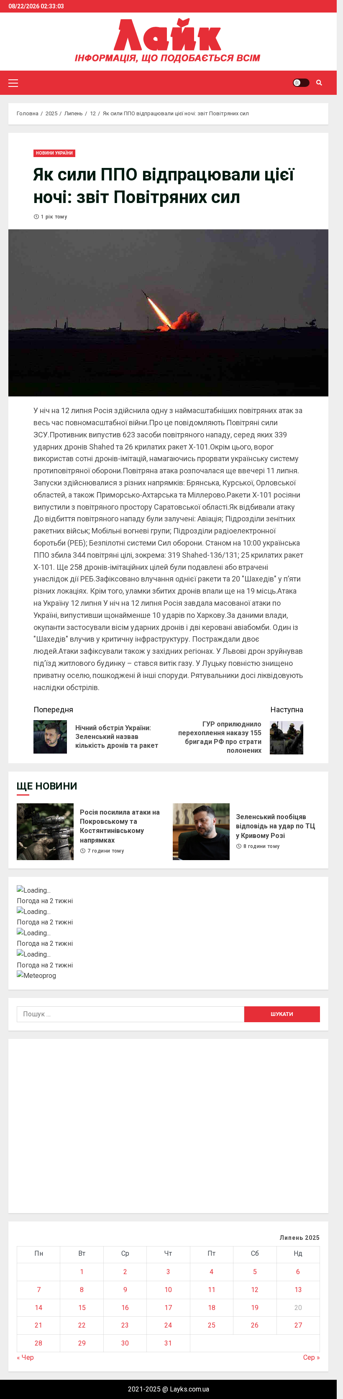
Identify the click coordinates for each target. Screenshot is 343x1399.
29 (82, 1343)
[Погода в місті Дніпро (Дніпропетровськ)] (168, 911)
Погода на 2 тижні (45, 901)
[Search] (319, 83)
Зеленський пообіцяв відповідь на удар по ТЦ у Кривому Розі (201, 831)
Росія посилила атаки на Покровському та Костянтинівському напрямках (45, 831)
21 (38, 1325)
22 (82, 1325)
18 (211, 1308)
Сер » (311, 1357)
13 (298, 1290)
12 (255, 1290)
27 (298, 1325)
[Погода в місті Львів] (168, 933)
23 (125, 1325)
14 (38, 1308)
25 (211, 1325)
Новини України (54, 153)
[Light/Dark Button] (301, 83)
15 (82, 1308)
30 (125, 1343)
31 (168, 1343)
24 (168, 1325)
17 (168, 1308)
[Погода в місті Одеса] (168, 954)
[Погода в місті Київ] (168, 890)
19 (255, 1308)
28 (38, 1343)
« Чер (25, 1357)
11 (211, 1290)
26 (255, 1325)
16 (125, 1308)
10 (168, 1290)
